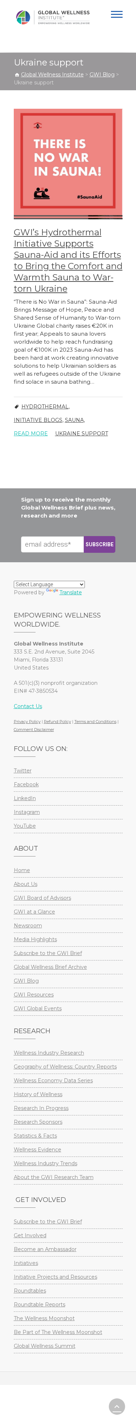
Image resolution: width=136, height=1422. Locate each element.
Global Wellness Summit (44, 1346)
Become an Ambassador (45, 1249)
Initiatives (26, 1263)
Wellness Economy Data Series (53, 1080)
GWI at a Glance (34, 911)
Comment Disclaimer (34, 729)
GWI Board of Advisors (42, 898)
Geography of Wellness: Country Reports (65, 1066)
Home (22, 870)
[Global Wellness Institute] (53, 17)
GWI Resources (34, 994)
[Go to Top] (117, 1406)
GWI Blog (26, 981)
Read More (31, 433)
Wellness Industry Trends (45, 1163)
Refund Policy (57, 721)
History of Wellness (38, 1094)
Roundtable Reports (39, 1304)
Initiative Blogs (38, 420)
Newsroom (28, 925)
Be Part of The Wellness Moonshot (58, 1332)
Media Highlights (35, 939)
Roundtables (30, 1290)
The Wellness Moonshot (44, 1318)
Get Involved (30, 1235)
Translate (70, 592)
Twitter (23, 770)
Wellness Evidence (37, 1149)
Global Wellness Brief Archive (50, 967)
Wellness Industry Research (49, 1053)
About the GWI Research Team (54, 1177)
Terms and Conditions (95, 721)
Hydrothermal (45, 406)
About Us (25, 884)
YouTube (25, 826)
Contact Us (28, 706)
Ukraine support (81, 433)
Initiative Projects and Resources (55, 1277)
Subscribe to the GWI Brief (48, 953)
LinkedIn (25, 798)
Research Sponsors (38, 1122)
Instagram (27, 812)
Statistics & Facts (35, 1136)
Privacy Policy (27, 721)
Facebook (26, 784)
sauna (74, 420)
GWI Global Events (38, 1008)
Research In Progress (41, 1108)
